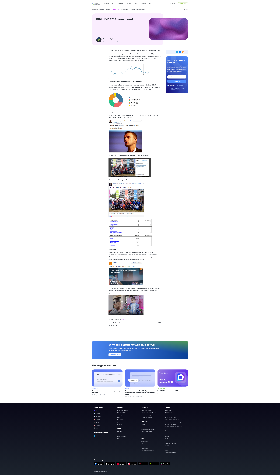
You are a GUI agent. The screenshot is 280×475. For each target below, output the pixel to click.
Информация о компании (170, 452)
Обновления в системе (98, 9)
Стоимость (120, 3)
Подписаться (177, 81)
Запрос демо (183, 3)
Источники (119, 424)
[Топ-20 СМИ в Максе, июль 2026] (173, 383)
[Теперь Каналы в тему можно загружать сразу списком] (107, 383)
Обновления (95, 388)
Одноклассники (183, 52)
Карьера (167, 436)
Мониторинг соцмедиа (122, 410)
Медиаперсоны (168, 412)
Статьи (108, 9)
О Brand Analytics (169, 434)
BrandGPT (119, 417)
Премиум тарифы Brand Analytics (148, 412)
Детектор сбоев (121, 422)
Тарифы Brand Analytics (146, 410)
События (167, 450)
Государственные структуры (123, 441)
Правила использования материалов (173, 426)
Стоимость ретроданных (146, 417)
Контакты (167, 455)
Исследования (124, 9)
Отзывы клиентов (169, 441)
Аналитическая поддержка (147, 415)
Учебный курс (144, 427)
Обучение (143, 424)
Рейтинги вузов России (170, 424)
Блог (150, 3)
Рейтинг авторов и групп (170, 417)
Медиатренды (168, 410)
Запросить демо (115, 354)
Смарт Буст (120, 415)
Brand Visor (120, 419)
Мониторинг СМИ (121, 412)
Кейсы (113, 3)
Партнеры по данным (169, 448)
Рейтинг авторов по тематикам (172, 419)
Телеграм (177, 52)
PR (118, 434)
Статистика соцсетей (169, 415)
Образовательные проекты (171, 443)
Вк (180, 52)
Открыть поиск (184, 9)
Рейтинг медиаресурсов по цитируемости (174, 422)
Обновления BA (144, 441)
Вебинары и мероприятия (147, 434)
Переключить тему (187, 9)
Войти (173, 3)
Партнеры (167, 445)
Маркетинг (119, 431)
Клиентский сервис (121, 436)
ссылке (123, 320)
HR (118, 438)
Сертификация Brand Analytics (148, 429)
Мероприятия (115, 9)
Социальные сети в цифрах (138, 9)
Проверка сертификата (146, 431)
